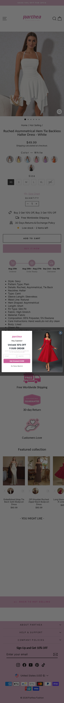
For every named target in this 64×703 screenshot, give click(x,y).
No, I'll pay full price (17, 366)
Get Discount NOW (16, 361)
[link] (16, 337)
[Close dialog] (60, 332)
